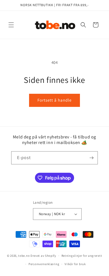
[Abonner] (91, 157)
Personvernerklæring (44, 264)
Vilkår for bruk (75, 264)
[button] (11, 25)
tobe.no (24, 256)
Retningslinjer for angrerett (81, 256)
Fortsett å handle (54, 100)
